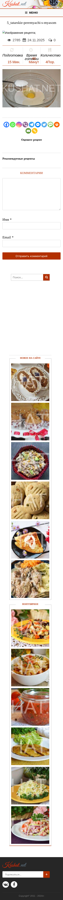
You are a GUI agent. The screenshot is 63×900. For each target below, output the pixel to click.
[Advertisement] (28, 322)
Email (8, 237)
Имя (7, 219)
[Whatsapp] (13, 124)
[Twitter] (44, 124)
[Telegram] (31, 124)
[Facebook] (6, 124)
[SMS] (50, 124)
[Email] (28, 131)
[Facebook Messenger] (38, 124)
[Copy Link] (34, 131)
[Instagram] (19, 124)
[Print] (57, 124)
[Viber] (25, 124)
